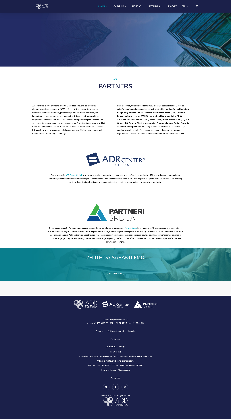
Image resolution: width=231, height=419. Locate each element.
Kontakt (131, 331)
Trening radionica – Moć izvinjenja (115, 370)
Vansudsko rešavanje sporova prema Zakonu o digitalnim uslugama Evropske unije (115, 356)
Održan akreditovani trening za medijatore (115, 361)
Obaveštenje (115, 352)
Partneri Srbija (131, 228)
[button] (115, 273)
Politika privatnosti (116, 331)
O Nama (99, 331)
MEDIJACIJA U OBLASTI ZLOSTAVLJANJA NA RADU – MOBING (115, 365)
